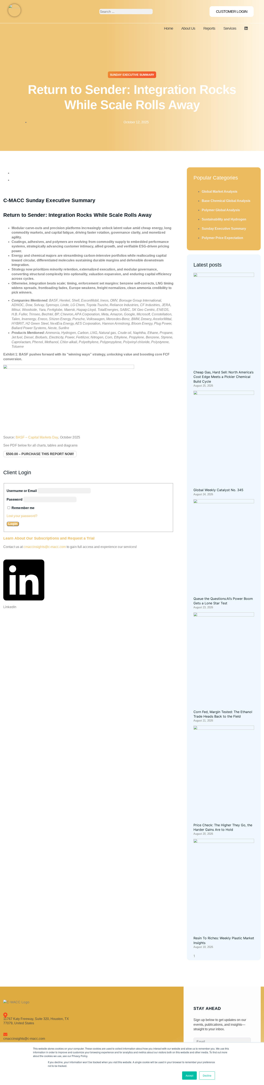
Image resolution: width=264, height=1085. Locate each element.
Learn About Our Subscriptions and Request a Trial (48, 538)
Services (229, 28)
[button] (23, 583)
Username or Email (22, 491)
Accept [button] (189, 1075)
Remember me (23, 508)
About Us (188, 28)
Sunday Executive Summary (132, 74)
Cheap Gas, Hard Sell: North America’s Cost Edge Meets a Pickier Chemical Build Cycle (223, 376)
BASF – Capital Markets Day (37, 437)
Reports (209, 28)
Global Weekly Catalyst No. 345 (218, 490)
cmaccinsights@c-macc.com (45, 547)
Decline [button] (207, 1075)
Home (168, 28)
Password (14, 499)
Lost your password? (22, 516)
